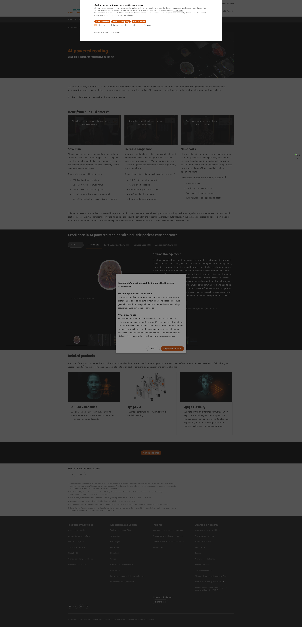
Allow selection (139, 22)
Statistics (133, 25)
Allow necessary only (121, 22)
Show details (115, 32)
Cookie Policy (178, 10)
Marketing (147, 25)
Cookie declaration (101, 32)
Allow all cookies (102, 22)
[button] (298, 156)
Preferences (117, 25)
